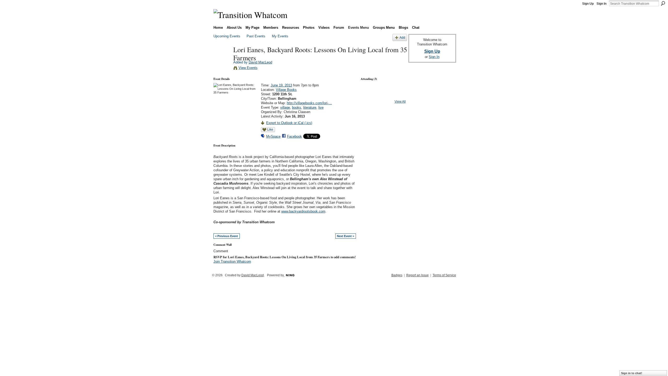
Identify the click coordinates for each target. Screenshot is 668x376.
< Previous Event (226, 236)
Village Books (286, 90)
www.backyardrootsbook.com (303, 211)
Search (663, 3)
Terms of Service (444, 275)
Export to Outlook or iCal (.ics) (289, 123)
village (285, 107)
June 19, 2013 (281, 85)
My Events (280, 36)
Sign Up (588, 3)
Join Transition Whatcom (232, 261)
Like (270, 129)
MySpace (273, 136)
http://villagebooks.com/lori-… (309, 103)
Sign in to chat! (631, 373)
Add (402, 37)
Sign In (601, 3)
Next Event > (345, 236)
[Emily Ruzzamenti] (369, 94)
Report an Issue (417, 275)
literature (309, 107)
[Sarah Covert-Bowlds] (383, 94)
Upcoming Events (226, 36)
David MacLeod (260, 62)
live (321, 107)
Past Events (256, 36)
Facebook (294, 136)
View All (400, 101)
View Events (248, 68)
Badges (396, 275)
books (296, 107)
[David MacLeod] (221, 60)
